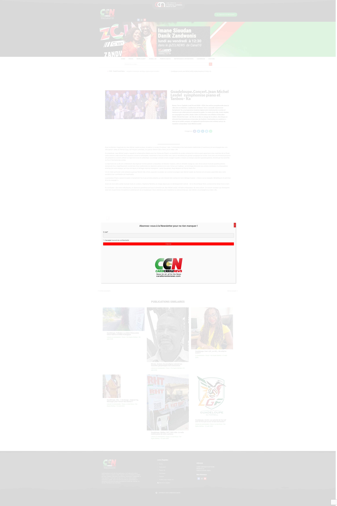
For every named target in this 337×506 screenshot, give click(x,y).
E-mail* (105, 232)
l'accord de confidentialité (120, 240)
